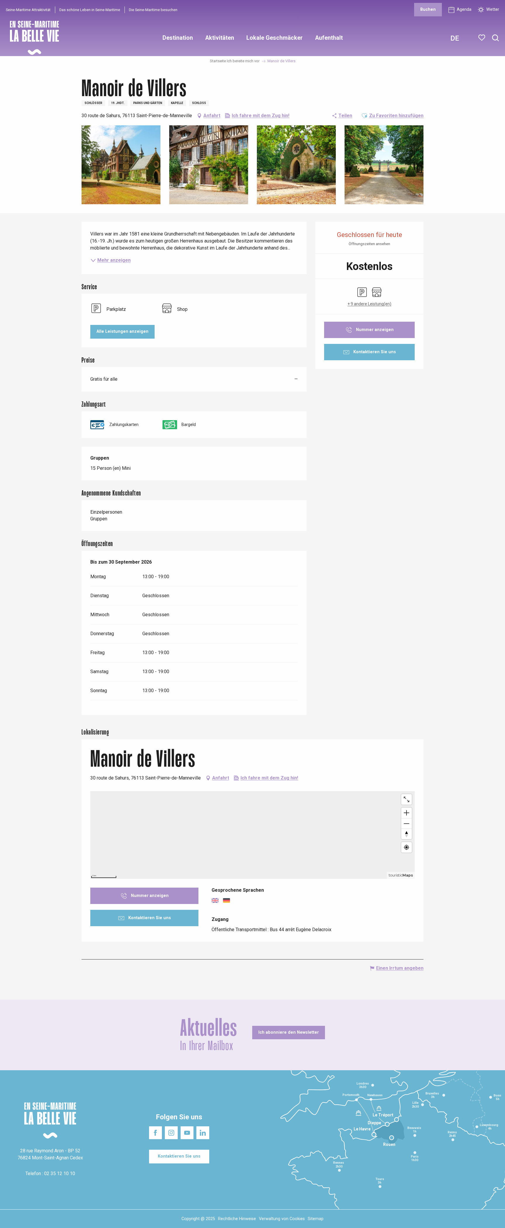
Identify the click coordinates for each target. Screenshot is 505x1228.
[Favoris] (482, 38)
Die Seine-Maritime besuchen (153, 10)
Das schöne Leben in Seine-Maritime (89, 10)
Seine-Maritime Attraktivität (28, 10)
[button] (495, 38)
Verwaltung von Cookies (282, 1218)
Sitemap (316, 1218)
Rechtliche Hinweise (237, 1218)
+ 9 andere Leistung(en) (369, 304)
